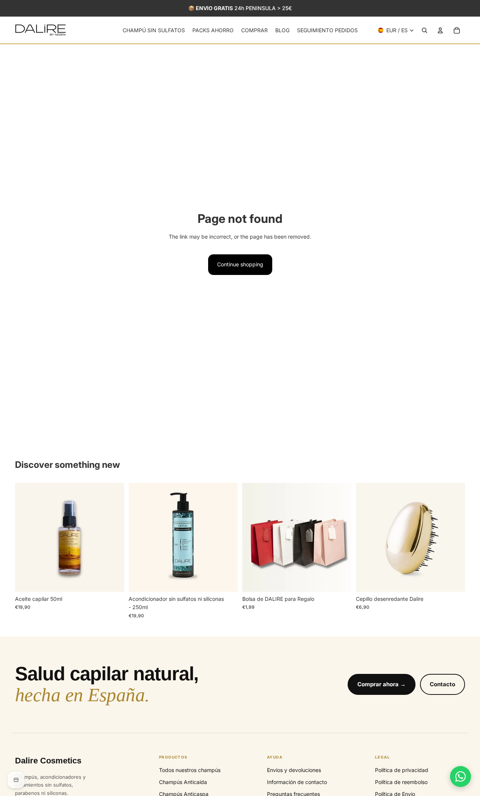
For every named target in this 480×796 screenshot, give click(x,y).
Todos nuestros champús (189, 770)
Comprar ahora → (381, 684)
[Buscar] (424, 30)
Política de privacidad (401, 770)
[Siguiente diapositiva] (113, 537)
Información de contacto (297, 782)
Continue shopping (240, 264)
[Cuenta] (440, 30)
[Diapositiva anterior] (26, 537)
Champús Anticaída (183, 782)
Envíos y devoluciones (294, 770)
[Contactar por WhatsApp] (460, 776)
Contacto (442, 684)
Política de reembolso (401, 782)
